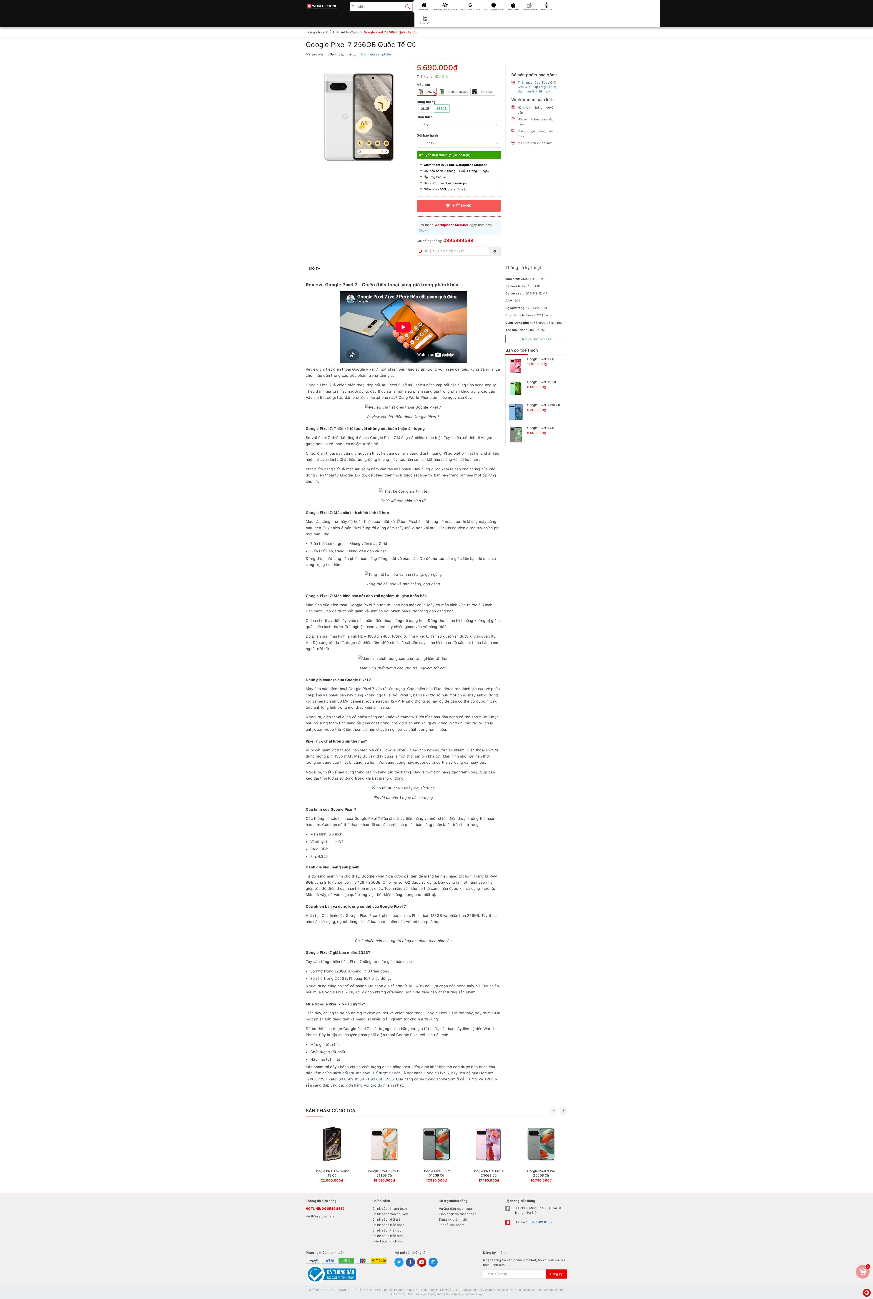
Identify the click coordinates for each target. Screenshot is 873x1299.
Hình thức (424, 117)
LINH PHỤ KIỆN (529, 10)
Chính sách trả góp (387, 1230)
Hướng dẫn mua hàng (455, 1208)
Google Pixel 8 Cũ (540, 428)
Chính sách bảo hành (388, 1225)
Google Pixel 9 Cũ (540, 359)
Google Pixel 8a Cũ (541, 382)
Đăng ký (556, 1274)
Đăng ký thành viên (454, 1219)
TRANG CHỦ (424, 10)
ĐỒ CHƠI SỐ (424, 23)
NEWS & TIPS (546, 10)
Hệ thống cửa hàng (320, 1216)
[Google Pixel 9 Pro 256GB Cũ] (541, 1153)
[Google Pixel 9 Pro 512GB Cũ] (436, 1153)
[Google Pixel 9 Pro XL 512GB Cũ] (384, 1153)
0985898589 (458, 240)
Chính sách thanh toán (389, 1208)
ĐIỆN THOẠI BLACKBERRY (445, 10)
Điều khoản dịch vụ (387, 1241)
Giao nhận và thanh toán (457, 1214)
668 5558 (385, 1079)
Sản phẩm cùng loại (331, 1110)
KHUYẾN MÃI (513, 10)
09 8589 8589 (333, 1208)
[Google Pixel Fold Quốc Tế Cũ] (332, 1153)
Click (422, 230)
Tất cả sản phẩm (451, 1225)
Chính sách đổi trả (386, 1219)
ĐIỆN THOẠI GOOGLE (470, 10)
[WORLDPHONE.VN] (322, 5)
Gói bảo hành (427, 135)
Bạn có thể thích (521, 350)
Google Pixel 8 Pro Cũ (543, 405)
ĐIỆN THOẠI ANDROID (493, 10)
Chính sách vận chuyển (390, 1214)
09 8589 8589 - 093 (357, 1079)
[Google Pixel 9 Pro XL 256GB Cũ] (489, 1153)
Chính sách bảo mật (387, 1236)
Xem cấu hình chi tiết (536, 339)
